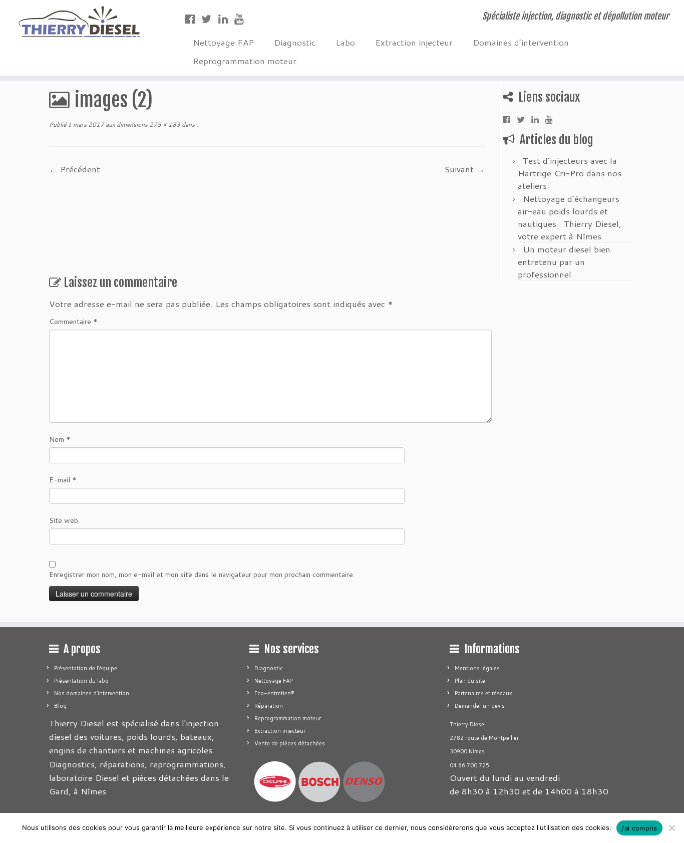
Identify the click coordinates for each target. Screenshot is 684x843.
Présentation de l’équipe (85, 668)
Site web (63, 520)
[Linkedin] (226, 19)
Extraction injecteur (414, 42)
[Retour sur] (195, 124)
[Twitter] (209, 19)
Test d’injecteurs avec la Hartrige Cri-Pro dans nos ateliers (569, 172)
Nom (60, 439)
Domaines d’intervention (521, 42)
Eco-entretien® (274, 693)
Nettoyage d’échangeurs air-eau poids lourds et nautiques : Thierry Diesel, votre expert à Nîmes (569, 217)
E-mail (63, 480)
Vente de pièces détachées (289, 743)
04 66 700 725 (469, 765)
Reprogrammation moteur (244, 61)
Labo (345, 42)
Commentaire (73, 322)
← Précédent (74, 169)
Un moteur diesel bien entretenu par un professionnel (564, 261)
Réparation (268, 706)
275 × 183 (164, 124)
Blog (60, 706)
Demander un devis (480, 706)
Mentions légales (477, 668)
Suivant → (465, 169)
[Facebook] (193, 19)
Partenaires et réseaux (483, 693)
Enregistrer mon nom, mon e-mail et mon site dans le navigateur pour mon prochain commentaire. (202, 575)
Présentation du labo (81, 681)
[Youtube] (242, 19)
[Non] (671, 828)
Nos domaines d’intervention (91, 693)
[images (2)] (267, 220)
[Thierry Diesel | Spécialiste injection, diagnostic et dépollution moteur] (79, 22)
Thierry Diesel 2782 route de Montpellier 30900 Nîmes (484, 737)
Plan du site (470, 681)
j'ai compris (639, 828)
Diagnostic (294, 42)
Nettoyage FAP (223, 42)
